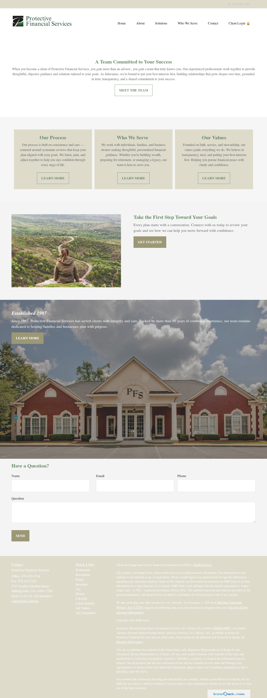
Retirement (83, 570)
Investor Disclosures (129, 642)
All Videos (83, 608)
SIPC (227, 628)
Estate (80, 579)
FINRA (218, 628)
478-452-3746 (241, 4)
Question (17, 498)
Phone (181, 476)
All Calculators (86, 613)
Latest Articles (85, 603)
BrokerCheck (203, 564)
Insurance (82, 584)
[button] (140, 23)
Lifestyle (81, 598)
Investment (83, 574)
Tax (78, 589)
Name (15, 476)
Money (80, 593)
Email (100, 476)
